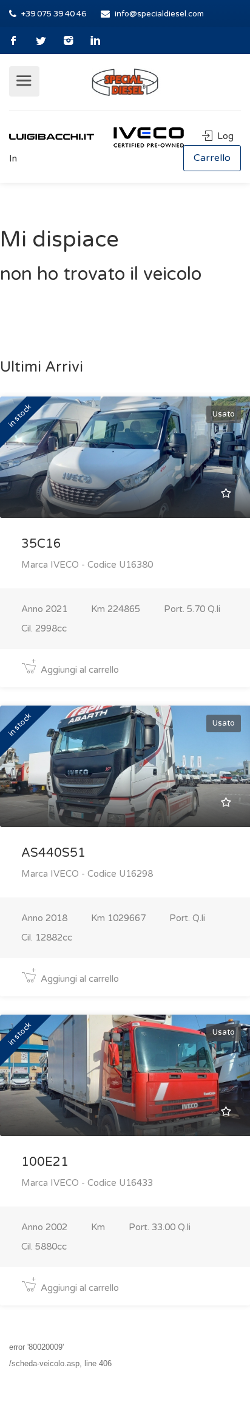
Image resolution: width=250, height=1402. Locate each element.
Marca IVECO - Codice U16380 (87, 564)
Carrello (212, 158)
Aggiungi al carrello (78, 669)
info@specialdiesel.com (159, 14)
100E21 (45, 1162)
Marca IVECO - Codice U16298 (87, 873)
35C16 (41, 544)
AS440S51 (53, 853)
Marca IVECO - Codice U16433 (87, 1182)
